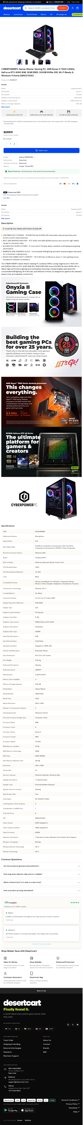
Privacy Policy (73, 1104)
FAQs (76, 1112)
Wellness (6, 14)
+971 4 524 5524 (14, 1091)
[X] (73, 1025)
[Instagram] (68, 1025)
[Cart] (77, 8)
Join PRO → (7, 198)
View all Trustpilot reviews (41, 944)
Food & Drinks (32, 14)
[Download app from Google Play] (11, 1110)
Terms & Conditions (70, 1100)
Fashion (43, 14)
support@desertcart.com (18, 1082)
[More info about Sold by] (34, 157)
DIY (51, 14)
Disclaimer (74, 1108)
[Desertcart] (12, 8)
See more (5, 107)
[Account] (72, 8)
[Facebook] (78, 1025)
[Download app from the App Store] (27, 1110)
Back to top (41, 991)
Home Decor (18, 14)
